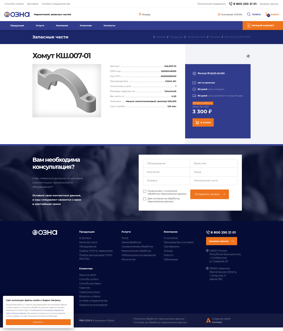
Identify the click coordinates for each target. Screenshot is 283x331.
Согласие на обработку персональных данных (160, 322)
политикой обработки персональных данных (167, 192)
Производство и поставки (179, 242)
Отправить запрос (207, 194)
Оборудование (88, 246)
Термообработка (131, 242)
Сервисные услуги (89, 292)
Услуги (40, 25)
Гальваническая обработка (137, 246)
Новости (168, 255)
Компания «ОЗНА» (104, 320)
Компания (62, 25)
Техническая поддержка (211, 3)
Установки (85, 237)
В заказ (206, 122)
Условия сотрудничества (56, 3)
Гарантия (84, 287)
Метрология (128, 259)
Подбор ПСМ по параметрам (96, 250)
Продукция (17, 25)
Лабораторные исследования (138, 255)
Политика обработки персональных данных (159, 318)
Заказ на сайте (87, 274)
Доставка (32, 3)
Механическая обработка (136, 250)
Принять (38, 322)
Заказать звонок (269, 3)
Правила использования (93, 304)
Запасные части (88, 242)
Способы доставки (90, 283)
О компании (171, 237)
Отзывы (168, 250)
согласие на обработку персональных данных (164, 200)
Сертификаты (171, 246)
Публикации (171, 259)
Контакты (109, 25)
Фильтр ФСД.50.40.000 (211, 73)
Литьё (124, 237)
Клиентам (86, 25)
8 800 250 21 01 (245, 4)
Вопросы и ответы (89, 296)
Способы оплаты (14, 3)
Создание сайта (221, 318)
